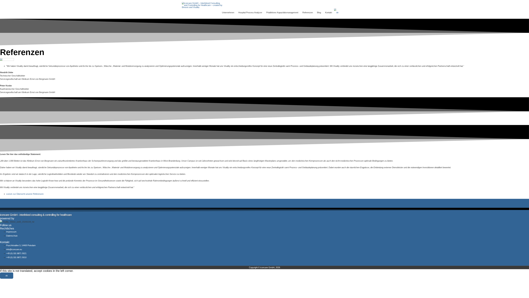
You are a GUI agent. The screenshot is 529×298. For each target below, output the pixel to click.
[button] (344, 12)
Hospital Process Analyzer (250, 12)
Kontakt (328, 12)
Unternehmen (228, 12)
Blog (319, 12)
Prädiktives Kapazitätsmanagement (282, 12)
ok (7, 275)
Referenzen (307, 12)
